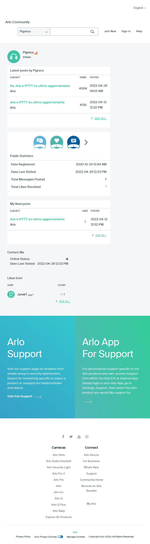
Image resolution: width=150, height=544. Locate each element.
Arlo (13, 91)
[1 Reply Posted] (39, 142)
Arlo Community (17, 22)
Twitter (71, 436)
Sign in (126, 31)
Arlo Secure (91, 455)
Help (139, 31)
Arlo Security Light (58, 467)
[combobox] (74, 31)
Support (91, 473)
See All (100, 118)
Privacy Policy (23, 537)
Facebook (63, 436)
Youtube (79, 436)
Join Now (110, 31)
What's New (91, 467)
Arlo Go (58, 492)
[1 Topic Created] (73, 142)
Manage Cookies (76, 537)
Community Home (91, 480)
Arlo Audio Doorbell (58, 461)
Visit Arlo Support (19, 396)
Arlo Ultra (59, 455)
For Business (91, 461)
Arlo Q (59, 498)
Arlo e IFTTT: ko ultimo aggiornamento (37, 102)
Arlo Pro (59, 480)
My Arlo (5, 2)
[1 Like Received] (56, 142)
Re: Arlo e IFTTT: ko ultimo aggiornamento (40, 86)
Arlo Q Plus (58, 504)
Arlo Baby (59, 511)
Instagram (87, 436)
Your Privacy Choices (45, 537)
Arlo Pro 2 (58, 473)
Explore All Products (59, 517)
